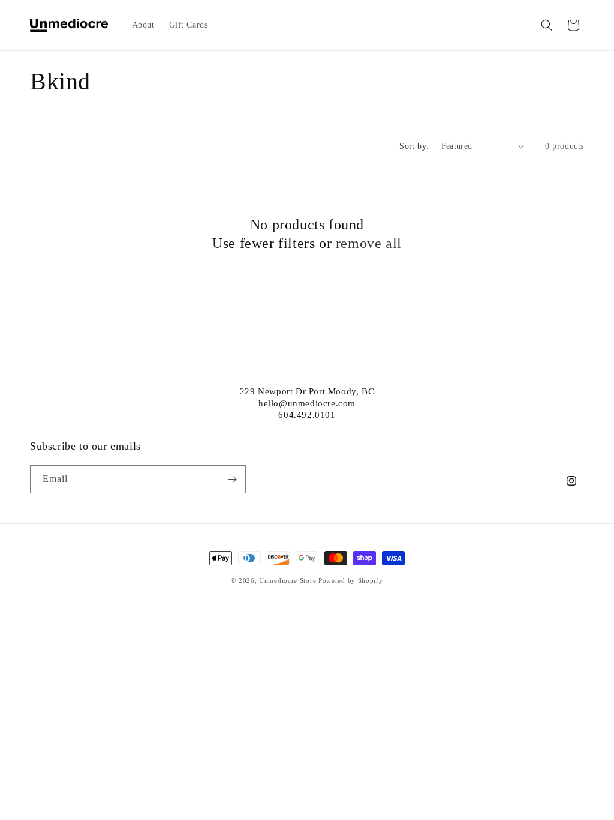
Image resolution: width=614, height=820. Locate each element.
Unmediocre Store (287, 580)
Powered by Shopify (350, 580)
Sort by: (414, 146)
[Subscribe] (232, 479)
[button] (547, 25)
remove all (369, 243)
